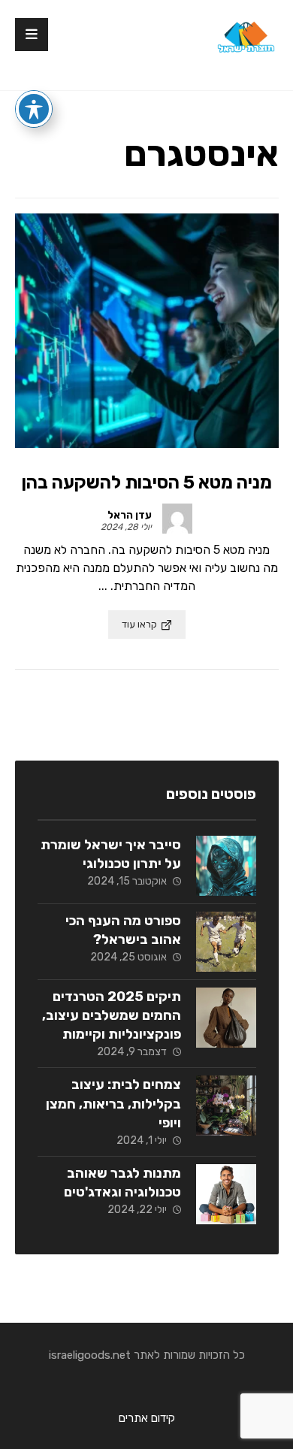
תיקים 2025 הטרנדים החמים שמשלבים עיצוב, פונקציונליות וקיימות (111, 1015)
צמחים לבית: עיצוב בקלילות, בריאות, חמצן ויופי (113, 1103)
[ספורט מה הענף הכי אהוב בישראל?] (226, 942)
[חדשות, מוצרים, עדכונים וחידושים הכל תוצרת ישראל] (245, 41)
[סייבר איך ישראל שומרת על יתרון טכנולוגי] (226, 866)
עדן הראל (129, 515)
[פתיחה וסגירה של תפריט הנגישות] (34, 109)
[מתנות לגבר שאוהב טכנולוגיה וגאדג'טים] (226, 1194)
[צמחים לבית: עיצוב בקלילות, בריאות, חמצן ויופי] (226, 1105)
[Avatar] (177, 519)
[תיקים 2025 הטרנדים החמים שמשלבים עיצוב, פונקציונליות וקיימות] (226, 1018)
